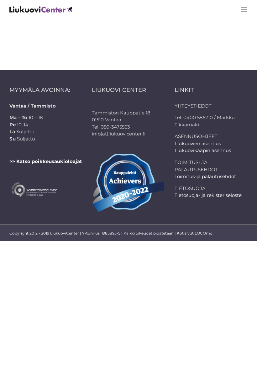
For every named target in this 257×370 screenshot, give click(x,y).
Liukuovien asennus (198, 143)
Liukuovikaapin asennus (203, 150)
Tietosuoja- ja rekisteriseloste (208, 195)
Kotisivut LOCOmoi (195, 233)
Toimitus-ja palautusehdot (205, 176)
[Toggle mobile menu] (244, 9)
